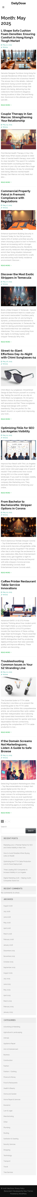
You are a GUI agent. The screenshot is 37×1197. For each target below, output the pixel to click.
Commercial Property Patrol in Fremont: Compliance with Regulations (15, 196)
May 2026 (7, 923)
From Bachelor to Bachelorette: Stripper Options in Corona (16, 505)
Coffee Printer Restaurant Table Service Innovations (18, 585)
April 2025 (7, 995)
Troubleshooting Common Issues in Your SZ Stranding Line (16, 665)
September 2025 (9, 967)
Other (5, 1122)
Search (4, 827)
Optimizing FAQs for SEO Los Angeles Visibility (17, 429)
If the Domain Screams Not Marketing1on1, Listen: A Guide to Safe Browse (16, 746)
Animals (6, 1038)
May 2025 (7, 990)
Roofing (6, 1133)
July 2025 (7, 979)
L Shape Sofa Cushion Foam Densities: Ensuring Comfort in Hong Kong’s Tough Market (18, 36)
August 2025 (8, 973)
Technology (8, 1155)
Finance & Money (10, 1077)
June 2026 (7, 917)
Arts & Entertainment (11, 1049)
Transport (7, 1161)
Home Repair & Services (12, 1099)
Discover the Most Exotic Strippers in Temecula (17, 276)
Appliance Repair (9, 1043)
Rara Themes (28, 1191)
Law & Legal (8, 1111)
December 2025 (9, 951)
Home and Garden (10, 1094)
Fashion (6, 1066)
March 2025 (8, 1001)
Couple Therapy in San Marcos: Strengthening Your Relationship (16, 117)
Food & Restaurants (10, 1083)
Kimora (5, 47)
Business (7, 1055)
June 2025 (7, 984)
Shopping (7, 1150)
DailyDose (18, 3)
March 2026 (8, 934)
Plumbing (7, 1127)
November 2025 (9, 956)
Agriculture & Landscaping (13, 1032)
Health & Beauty (9, 1088)
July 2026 (7, 911)
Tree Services (8, 1172)
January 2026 (8, 945)
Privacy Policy (19, 1188)
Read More (5, 105)
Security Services (9, 1144)
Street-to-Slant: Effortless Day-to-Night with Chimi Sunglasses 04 (18, 354)
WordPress (23, 1194)
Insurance (7, 1105)
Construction (8, 1060)
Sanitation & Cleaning (11, 1139)
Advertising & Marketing (12, 1027)
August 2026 (8, 906)
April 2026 (7, 928)
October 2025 (8, 962)
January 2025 (8, 1012)
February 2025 (9, 1007)
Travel (6, 1167)
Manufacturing (9, 1116)
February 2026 (9, 939)
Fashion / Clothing (10, 1071)
